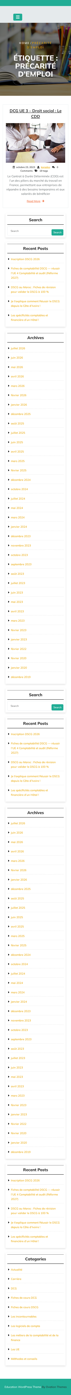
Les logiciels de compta (25, 1326)
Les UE (15, 1349)
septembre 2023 (21, 564)
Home (24, 43)
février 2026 (18, 395)
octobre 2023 (19, 555)
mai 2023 (17, 602)
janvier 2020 (19, 667)
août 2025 (17, 423)
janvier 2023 (19, 639)
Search (57, 232)
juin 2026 (17, 357)
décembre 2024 (21, 480)
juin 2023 (17, 592)
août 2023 (17, 573)
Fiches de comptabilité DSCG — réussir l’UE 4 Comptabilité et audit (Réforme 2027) (35, 273)
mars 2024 (18, 517)
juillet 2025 (18, 432)
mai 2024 (17, 508)
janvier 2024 (19, 526)
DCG (14, 1288)
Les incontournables (23, 1316)
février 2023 (18, 630)
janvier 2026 (19, 404)
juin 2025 (17, 442)
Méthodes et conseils (24, 1359)
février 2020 (18, 658)
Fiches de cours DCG (24, 1297)
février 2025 (18, 470)
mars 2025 (18, 461)
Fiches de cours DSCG (24, 1307)
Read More (33, 201)
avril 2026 (17, 376)
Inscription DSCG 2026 (25, 259)
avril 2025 (17, 451)
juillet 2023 (18, 583)
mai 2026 (17, 367)
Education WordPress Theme (36, 1387)
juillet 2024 (18, 498)
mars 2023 (18, 620)
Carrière (16, 1279)
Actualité (16, 1269)
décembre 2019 (21, 677)
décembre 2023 (21, 536)
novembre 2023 (21, 545)
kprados (45, 167)
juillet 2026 (18, 348)
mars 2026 (18, 386)
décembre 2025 (21, 414)
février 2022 (18, 649)
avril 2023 (17, 611)
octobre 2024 (19, 489)
